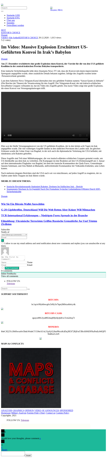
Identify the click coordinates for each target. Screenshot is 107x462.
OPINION (29, 410)
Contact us (50, 413)
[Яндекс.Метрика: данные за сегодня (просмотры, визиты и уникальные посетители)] (56, 9)
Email (29, 265)
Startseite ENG (13, 18)
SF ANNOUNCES (50, 410)
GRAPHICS (18, 410)
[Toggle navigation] (2, 11)
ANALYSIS (6, 410)
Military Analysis (18, 413)
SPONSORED (66, 410)
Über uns (11, 20)
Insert (28, 455)
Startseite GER (13, 15)
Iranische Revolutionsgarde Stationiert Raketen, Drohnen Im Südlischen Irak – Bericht (45, 186)
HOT (3, 30)
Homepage (6, 413)
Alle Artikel (14, 37)
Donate (4, 35)
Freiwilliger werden (15, 25)
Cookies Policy (62, 413)
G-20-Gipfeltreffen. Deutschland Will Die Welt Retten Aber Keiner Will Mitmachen (48, 209)
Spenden (10, 23)
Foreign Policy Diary (36, 413)
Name (29, 262)
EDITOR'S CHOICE (10, 32)
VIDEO (4, 37)
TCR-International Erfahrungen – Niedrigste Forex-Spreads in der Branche (44, 215)
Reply (4, 450)
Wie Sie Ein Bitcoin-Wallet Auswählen (22, 204)
